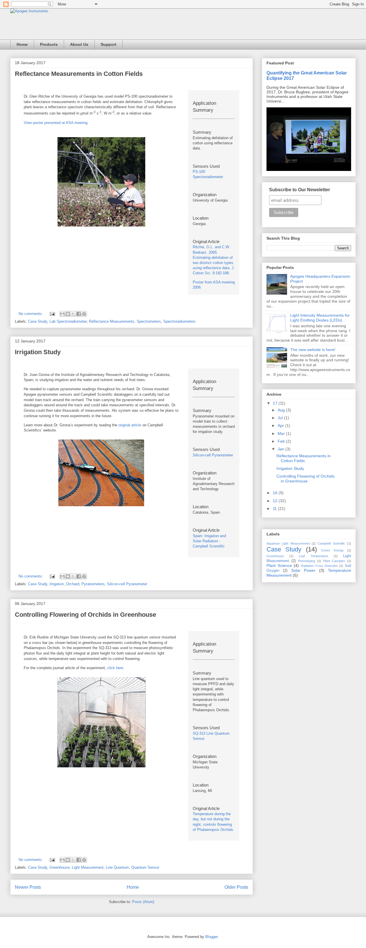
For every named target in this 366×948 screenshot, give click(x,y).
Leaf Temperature (313, 556)
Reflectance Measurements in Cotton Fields (79, 73)
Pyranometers (93, 584)
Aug (282, 410)
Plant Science (279, 565)
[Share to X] (73, 314)
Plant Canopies (334, 561)
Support (108, 44)
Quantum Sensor (145, 867)
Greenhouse (59, 867)
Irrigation (56, 584)
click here (115, 668)
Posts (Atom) (143, 902)
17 (276, 403)
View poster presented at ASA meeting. (56, 123)
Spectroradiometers (179, 321)
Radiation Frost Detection (319, 565)
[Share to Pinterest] (84, 314)
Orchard (72, 584)
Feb (282, 441)
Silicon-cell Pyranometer (213, 455)
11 (275, 508)
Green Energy (332, 550)
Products (49, 44)
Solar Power (303, 570)
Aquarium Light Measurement (288, 543)
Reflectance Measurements (111, 321)
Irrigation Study (38, 352)
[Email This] (62, 314)
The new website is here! (312, 349)
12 (276, 500)
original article (129, 425)
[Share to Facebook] (78, 314)
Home (22, 44)
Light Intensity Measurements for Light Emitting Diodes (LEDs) (320, 317)
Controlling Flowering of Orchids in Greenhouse (85, 614)
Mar (282, 433)
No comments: (31, 314)
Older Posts (236, 887)
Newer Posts (28, 887)
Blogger (211, 937)
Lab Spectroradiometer (68, 321)
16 (276, 492)
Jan (281, 449)
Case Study (37, 321)
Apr (281, 425)
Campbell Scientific (331, 543)
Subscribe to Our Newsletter (299, 189)
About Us (79, 44)
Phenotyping (306, 561)
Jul (281, 417)
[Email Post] (52, 314)
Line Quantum (117, 867)
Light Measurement (88, 867)
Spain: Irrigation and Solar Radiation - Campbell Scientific (209, 541)
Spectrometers (149, 321)
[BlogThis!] (68, 314)
